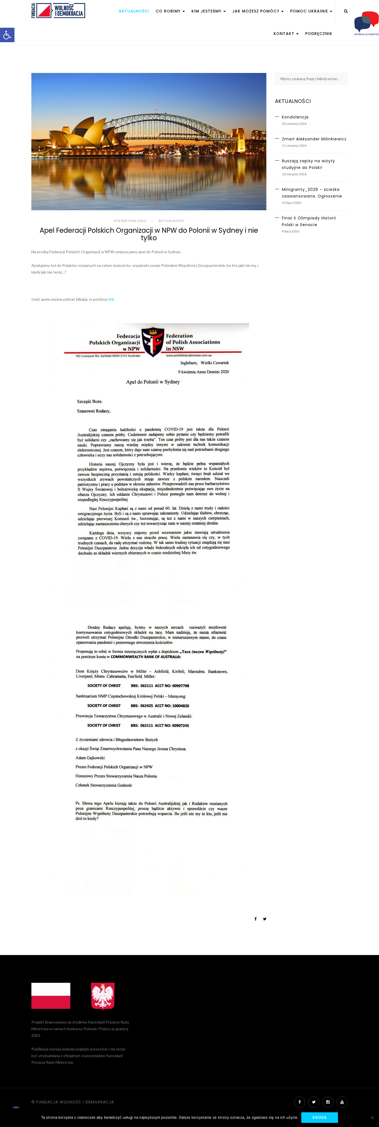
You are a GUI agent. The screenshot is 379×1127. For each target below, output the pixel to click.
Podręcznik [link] (318, 33)
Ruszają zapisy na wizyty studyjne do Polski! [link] (308, 164)
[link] (7, 35)
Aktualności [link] (134, 11)
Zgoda (319, 1117)
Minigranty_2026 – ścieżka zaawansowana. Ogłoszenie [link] (312, 193)
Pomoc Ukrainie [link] (309, 11)
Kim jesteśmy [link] (207, 11)
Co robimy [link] (169, 11)
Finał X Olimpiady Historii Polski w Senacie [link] (309, 221)
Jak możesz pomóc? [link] (256, 11)
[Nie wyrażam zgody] (372, 1117)
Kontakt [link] (285, 33)
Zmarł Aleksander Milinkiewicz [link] (314, 139)
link (111, 299)
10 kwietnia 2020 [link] (129, 221)
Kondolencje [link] (295, 117)
